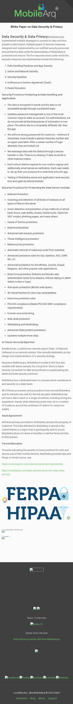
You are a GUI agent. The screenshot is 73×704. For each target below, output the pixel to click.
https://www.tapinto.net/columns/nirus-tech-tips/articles (32, 464)
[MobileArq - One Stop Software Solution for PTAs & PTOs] (36, 6)
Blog (32, 698)
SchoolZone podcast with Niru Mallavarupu (36, 639)
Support (52, 698)
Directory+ (21, 698)
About (41, 698)
